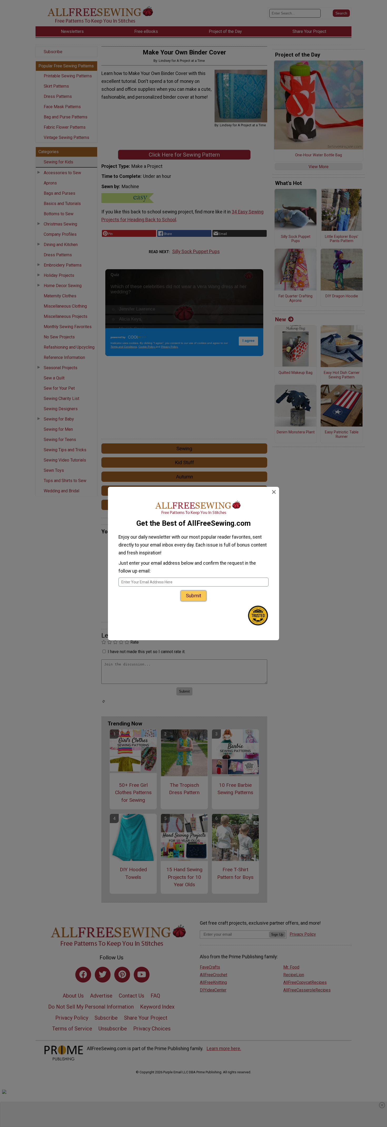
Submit (193, 596)
